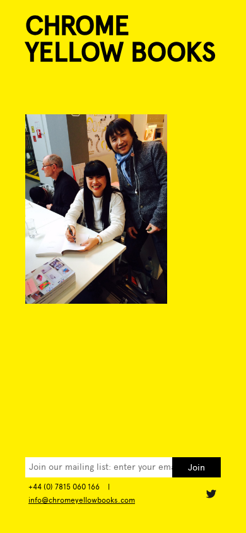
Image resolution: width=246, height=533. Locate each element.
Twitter (211, 494)
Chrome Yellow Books (120, 38)
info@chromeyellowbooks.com (81, 500)
